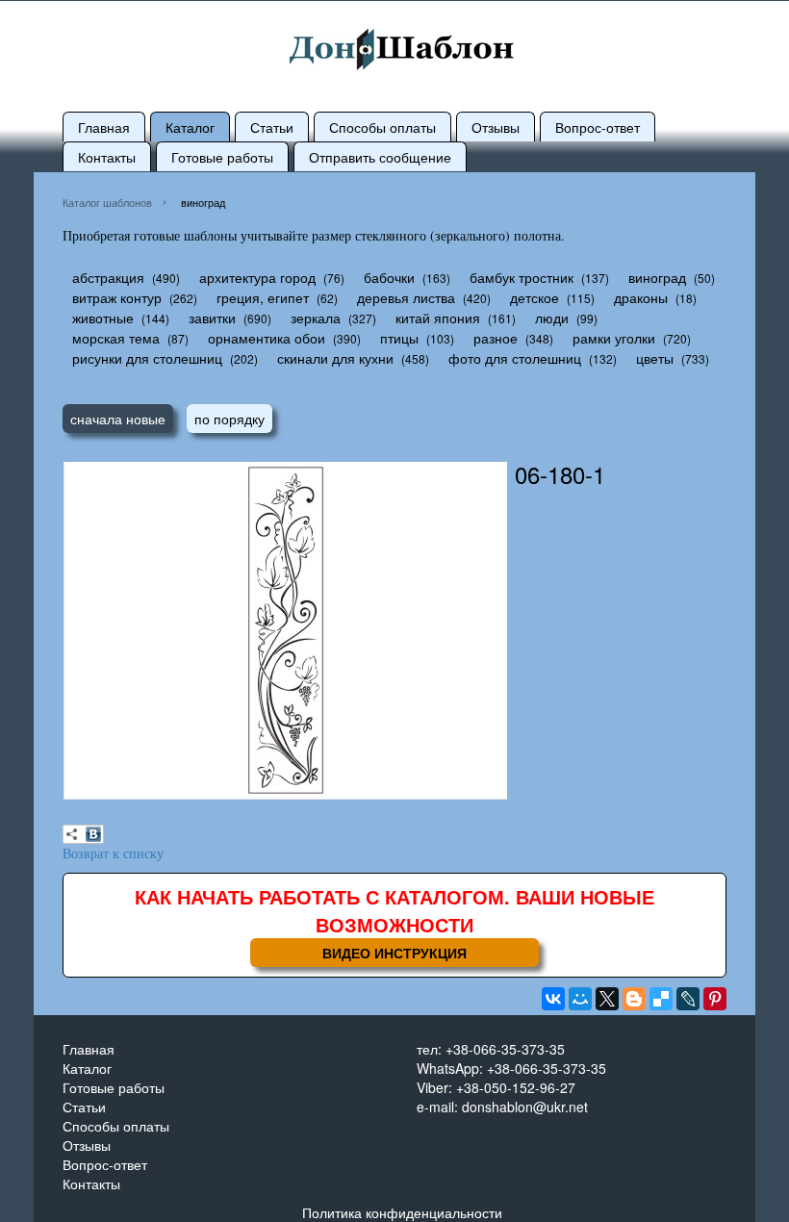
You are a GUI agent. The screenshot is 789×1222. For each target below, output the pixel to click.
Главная (104, 127)
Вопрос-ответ (597, 127)
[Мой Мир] (580, 998)
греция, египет (262, 297)
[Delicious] (661, 998)
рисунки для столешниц (147, 358)
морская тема (116, 337)
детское (534, 297)
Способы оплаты (382, 127)
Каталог (190, 127)
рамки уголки (614, 337)
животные (103, 317)
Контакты (107, 156)
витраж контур (117, 297)
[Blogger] (634, 998)
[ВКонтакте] (93, 834)
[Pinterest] (714, 998)
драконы (641, 297)
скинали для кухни (335, 358)
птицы (399, 337)
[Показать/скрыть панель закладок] (72, 834)
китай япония (437, 317)
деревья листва (406, 297)
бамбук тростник (521, 277)
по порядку (229, 418)
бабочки (389, 277)
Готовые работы (222, 156)
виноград (657, 277)
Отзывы (495, 127)
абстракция (108, 277)
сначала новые (117, 418)
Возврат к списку (113, 853)
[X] (607, 998)
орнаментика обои (266, 337)
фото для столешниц (514, 358)
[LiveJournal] (688, 998)
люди (552, 317)
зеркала (316, 317)
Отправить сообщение (380, 156)
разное (495, 337)
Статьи (271, 127)
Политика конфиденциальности (402, 1212)
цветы (655, 358)
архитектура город (257, 277)
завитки (212, 317)
